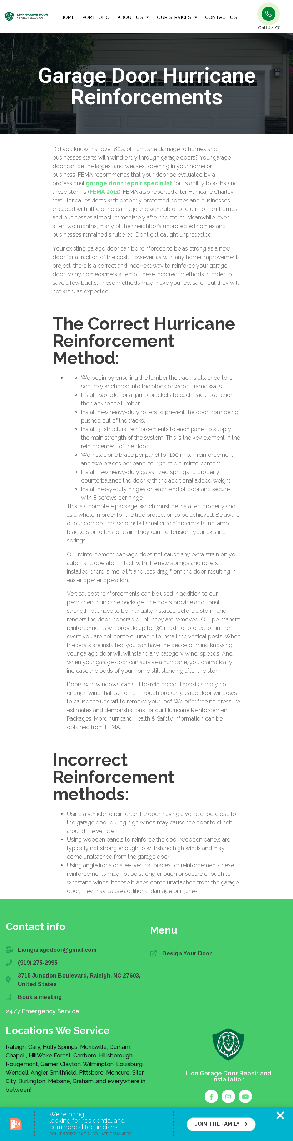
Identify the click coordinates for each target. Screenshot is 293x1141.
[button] (280, 1115)
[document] (146, 570)
